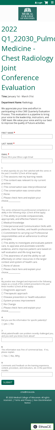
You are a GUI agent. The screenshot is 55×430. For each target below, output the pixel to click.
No (12, 323)
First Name (7, 132)
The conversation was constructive (22, 190)
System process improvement (19, 300)
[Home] (27, 12)
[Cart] (46, 4)
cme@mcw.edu (27, 392)
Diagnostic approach (15, 289)
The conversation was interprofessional (25, 186)
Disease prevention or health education (25, 297)
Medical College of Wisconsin (27, 397)
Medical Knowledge (14, 222)
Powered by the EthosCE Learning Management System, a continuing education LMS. (42, 426)
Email (4, 154)
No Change (10, 304)
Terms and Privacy (22, 400)
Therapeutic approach (16, 293)
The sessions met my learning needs (23, 176)
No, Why (15, 355)
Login (39, 3)
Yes (6, 355)
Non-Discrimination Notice (38, 401)
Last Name (7, 143)
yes (5, 323)
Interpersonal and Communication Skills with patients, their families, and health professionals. (27, 228)
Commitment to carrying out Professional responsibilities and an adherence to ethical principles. (24, 236)
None (7, 194)
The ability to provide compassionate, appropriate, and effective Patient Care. (22, 217)
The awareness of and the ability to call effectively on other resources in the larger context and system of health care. (24, 259)
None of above (12, 265)
